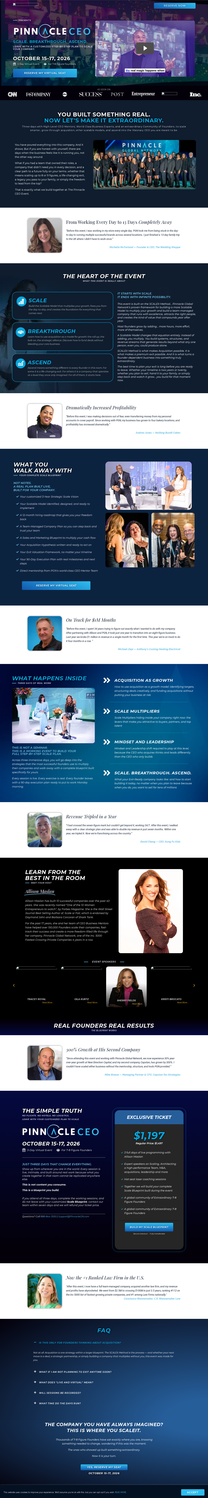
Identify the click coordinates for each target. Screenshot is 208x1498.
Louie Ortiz (81, 1000)
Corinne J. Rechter (171, 999)
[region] (104, 1491)
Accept (193, 1492)
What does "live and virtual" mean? (66, 1382)
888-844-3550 (48, 1216)
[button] (14, 985)
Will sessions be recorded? (60, 1393)
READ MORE (120, 1492)
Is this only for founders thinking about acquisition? (80, 1342)
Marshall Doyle (126, 999)
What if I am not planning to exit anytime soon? (75, 1372)
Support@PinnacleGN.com (73, 1216)
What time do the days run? (60, 1403)
